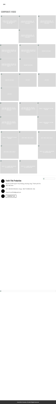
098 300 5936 (12, 189)
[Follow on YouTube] (3, 196)
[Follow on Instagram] (3, 186)
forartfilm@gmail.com (15, 192)
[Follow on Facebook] (3, 181)
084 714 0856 (26, 189)
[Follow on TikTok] (3, 191)
